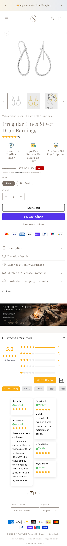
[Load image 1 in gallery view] (16, 101)
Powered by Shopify (36, 534)
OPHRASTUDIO (21, 534)
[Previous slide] (26, 329)
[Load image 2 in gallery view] (33, 101)
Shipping (18, 172)
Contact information (34, 543)
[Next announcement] (61, 5)
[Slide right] (63, 101)
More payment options (33, 224)
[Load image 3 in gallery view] (51, 101)
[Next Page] (39, 493)
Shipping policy (51, 539)
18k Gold (25, 183)
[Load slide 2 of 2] (35, 329)
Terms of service (34, 539)
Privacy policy (18, 539)
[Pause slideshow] (63, 329)
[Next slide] (40, 329)
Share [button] (8, 291)
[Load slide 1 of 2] (32, 329)
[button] (6, 18)
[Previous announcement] (5, 5)
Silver (9, 183)
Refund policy (54, 534)
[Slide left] (3, 101)
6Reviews (10, 360)
